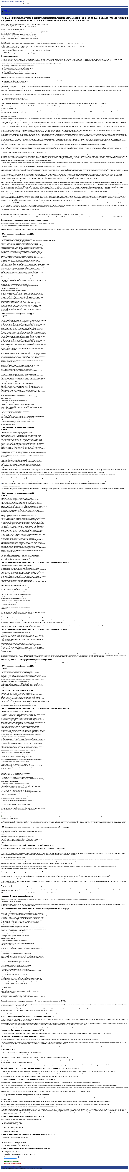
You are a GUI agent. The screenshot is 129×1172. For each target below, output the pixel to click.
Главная (6, 8)
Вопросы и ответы (8, 12)
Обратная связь (7, 14)
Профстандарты (8, 11)
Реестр (5, 10)
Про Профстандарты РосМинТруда (16, 1)
